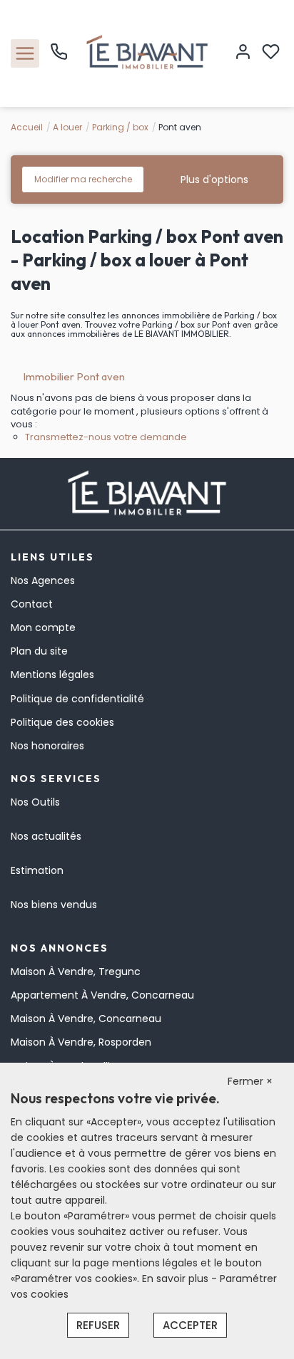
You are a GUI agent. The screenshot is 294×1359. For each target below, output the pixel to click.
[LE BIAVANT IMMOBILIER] (147, 53)
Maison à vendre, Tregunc (76, 971)
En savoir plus (176, 1278)
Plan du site (39, 651)
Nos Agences (43, 580)
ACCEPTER (190, 1325)
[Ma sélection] (271, 53)
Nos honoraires (47, 746)
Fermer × (250, 1081)
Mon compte (43, 627)
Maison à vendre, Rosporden (81, 1042)
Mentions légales (52, 674)
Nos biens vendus (54, 904)
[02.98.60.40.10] (59, 57)
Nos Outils (35, 802)
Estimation (37, 870)
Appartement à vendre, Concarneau (102, 995)
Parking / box (120, 127)
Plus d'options (214, 179)
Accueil (27, 127)
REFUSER (98, 1325)
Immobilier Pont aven (74, 376)
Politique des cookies (62, 722)
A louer (67, 127)
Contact (32, 604)
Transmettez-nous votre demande (106, 437)
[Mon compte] (243, 53)
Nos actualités (46, 836)
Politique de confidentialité (77, 699)
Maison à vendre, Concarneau (86, 1018)
